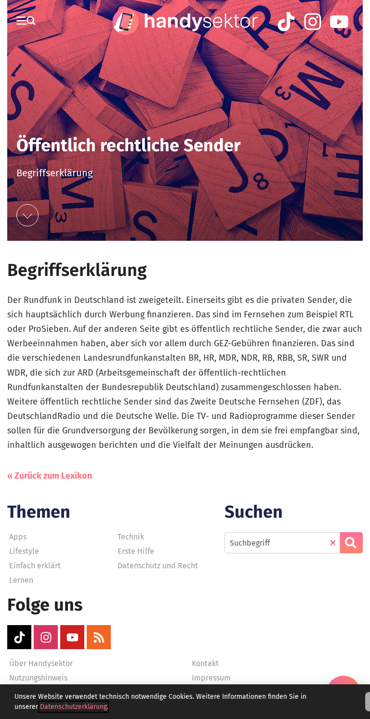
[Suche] (351, 542)
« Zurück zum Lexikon (49, 476)
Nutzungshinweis (38, 677)
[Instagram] (46, 637)
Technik (131, 536)
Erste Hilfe (136, 551)
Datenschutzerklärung (73, 707)
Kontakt (205, 663)
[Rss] (99, 637)
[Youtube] (72, 637)
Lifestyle (24, 551)
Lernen (21, 580)
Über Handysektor (41, 663)
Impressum (211, 677)
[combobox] (282, 542)
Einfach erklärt (35, 565)
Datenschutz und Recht (158, 565)
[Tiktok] (19, 637)
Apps (17, 536)
